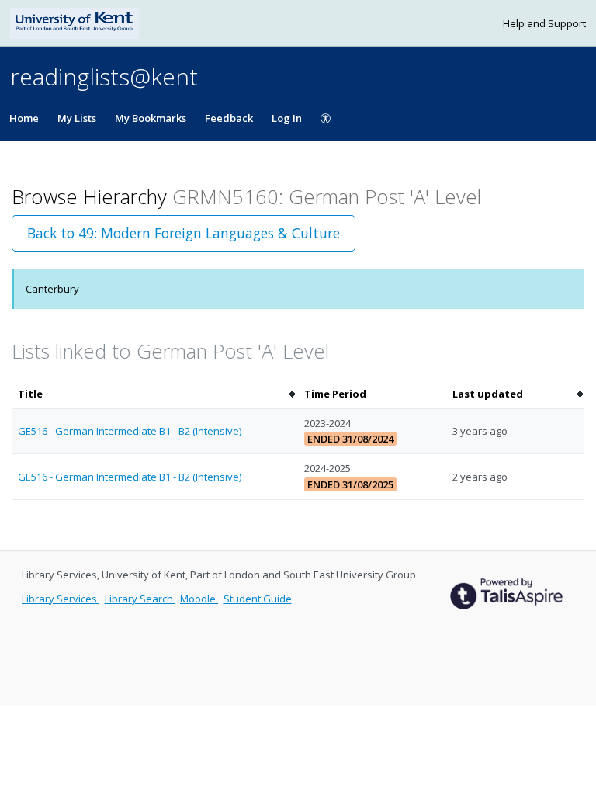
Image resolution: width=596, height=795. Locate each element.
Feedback (229, 118)
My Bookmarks (150, 118)
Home (24, 118)
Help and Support (544, 23)
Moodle (199, 599)
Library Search (140, 599)
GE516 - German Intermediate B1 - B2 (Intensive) (129, 431)
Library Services (60, 599)
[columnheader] (155, 394)
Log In (287, 118)
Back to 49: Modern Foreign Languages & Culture (183, 233)
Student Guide (258, 599)
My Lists (76, 118)
